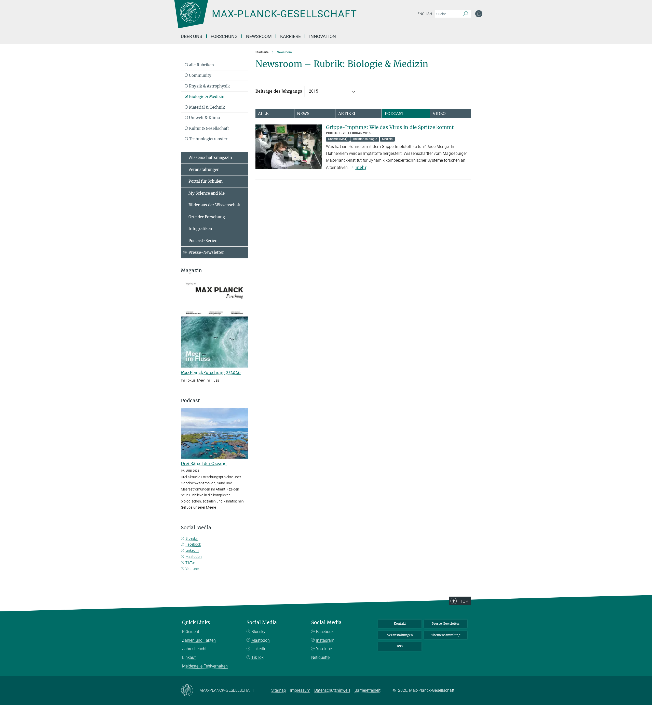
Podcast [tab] (394, 113)
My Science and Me (206, 193)
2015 (313, 91)
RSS (400, 646)
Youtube (192, 569)
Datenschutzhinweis (332, 690)
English (424, 14)
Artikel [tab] (347, 113)
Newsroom (259, 36)
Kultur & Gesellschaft (208, 128)
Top (464, 601)
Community (199, 75)
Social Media (262, 622)
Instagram (325, 640)
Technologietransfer (207, 138)
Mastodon (193, 557)
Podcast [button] (190, 401)
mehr (361, 167)
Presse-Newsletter (206, 252)
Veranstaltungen (204, 169)
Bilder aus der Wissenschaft (214, 205)
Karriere (290, 36)
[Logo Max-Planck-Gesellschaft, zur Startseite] (265, 18)
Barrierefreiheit (368, 690)
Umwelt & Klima (204, 117)
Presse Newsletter (446, 623)
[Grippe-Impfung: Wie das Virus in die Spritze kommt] (288, 146)
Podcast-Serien (203, 240)
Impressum (300, 690)
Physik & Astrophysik (209, 86)
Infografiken (200, 228)
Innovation (322, 36)
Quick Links (196, 622)
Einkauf (189, 657)
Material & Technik (206, 107)
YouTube (324, 648)
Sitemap (278, 690)
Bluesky (191, 538)
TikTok (190, 563)
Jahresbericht (194, 648)
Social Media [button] (196, 528)
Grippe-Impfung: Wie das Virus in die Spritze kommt (390, 127)
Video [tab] (439, 113)
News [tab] (303, 113)
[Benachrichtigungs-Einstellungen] (478, 13)
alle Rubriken (201, 64)
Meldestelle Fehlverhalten (205, 666)
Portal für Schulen (205, 181)
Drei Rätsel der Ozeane (203, 463)
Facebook (193, 544)
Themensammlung (445, 635)
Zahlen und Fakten (199, 640)
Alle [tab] (263, 113)
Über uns (191, 36)
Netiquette (320, 657)
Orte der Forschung (206, 217)
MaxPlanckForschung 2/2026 (211, 372)
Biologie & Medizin (206, 96)
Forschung (224, 36)
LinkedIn (192, 550)
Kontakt (400, 623)
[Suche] (465, 14)
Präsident (190, 631)
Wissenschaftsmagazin (210, 157)
